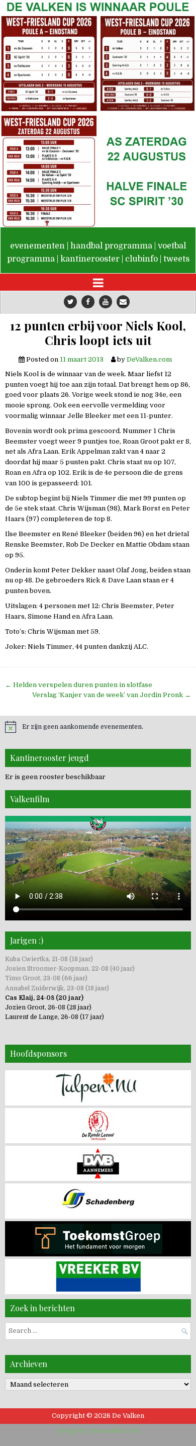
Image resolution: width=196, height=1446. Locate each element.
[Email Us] (123, 301)
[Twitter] (70, 301)
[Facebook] (87, 301)
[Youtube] (105, 301)
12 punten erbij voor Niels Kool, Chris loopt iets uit (98, 333)
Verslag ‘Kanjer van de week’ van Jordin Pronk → (111, 695)
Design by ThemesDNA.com (98, 1430)
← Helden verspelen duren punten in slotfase (78, 685)
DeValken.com (149, 359)
